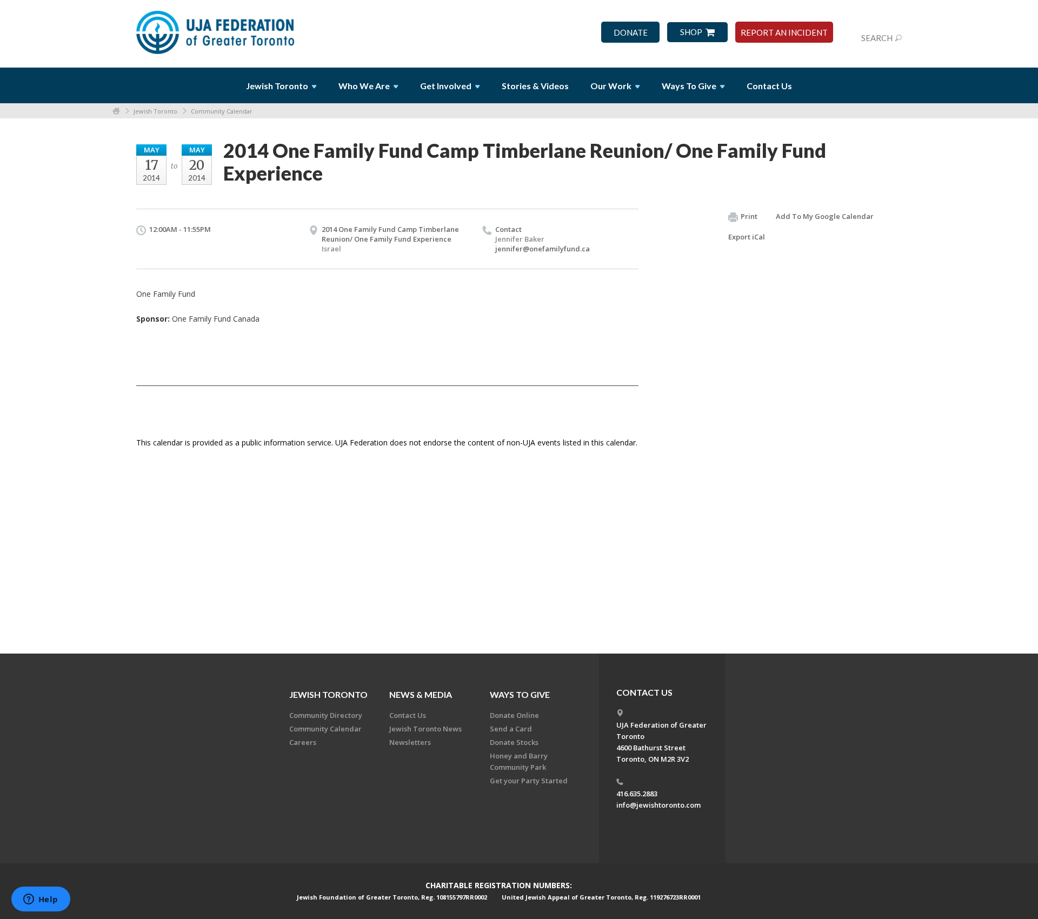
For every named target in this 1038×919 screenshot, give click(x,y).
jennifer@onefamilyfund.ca (542, 249)
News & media (420, 694)
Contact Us (769, 86)
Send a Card (511, 729)
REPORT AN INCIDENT (784, 32)
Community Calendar (221, 111)
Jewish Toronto (155, 111)
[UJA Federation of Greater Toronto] (216, 28)
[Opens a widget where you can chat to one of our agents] (40, 900)
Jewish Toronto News (425, 729)
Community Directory (325, 715)
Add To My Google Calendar (825, 216)
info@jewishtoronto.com (658, 805)
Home (116, 111)
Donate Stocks (514, 742)
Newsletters (410, 742)
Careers (302, 742)
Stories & (535, 86)
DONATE (631, 32)
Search (877, 38)
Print (749, 216)
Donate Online (514, 715)
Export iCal (746, 237)
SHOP (691, 32)
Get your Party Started (529, 780)
